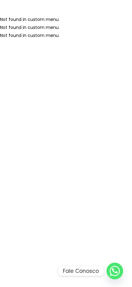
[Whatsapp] (115, 271)
